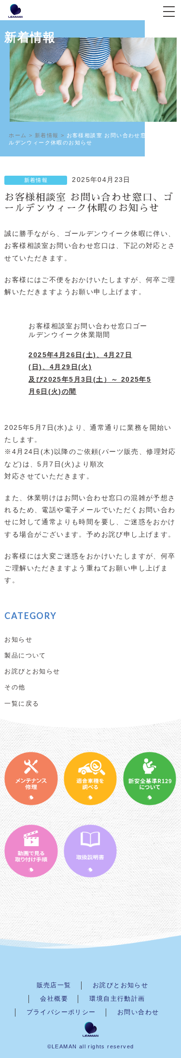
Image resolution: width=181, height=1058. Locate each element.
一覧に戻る (21, 703)
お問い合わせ (138, 1012)
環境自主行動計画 (117, 998)
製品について (25, 655)
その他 (14, 687)
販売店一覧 (54, 985)
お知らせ (18, 639)
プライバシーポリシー (61, 1012)
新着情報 (36, 180)
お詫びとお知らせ (32, 671)
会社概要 (54, 998)
